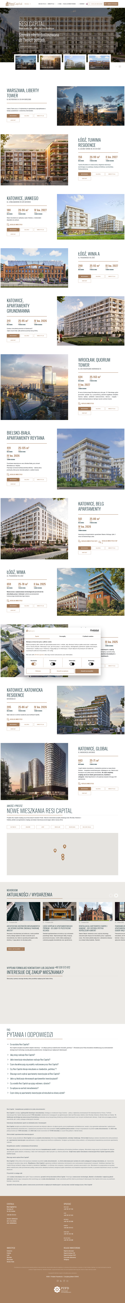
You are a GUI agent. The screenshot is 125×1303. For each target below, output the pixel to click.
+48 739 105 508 (68, 1221)
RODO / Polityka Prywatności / (55, 1276)
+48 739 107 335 (68, 1215)
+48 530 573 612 (62, 967)
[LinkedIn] (61, 1281)
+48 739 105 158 (68, 1234)
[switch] (53, 664)
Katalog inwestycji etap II (109, 542)
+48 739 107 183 (68, 1209)
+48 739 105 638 (68, 1240)
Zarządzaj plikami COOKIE (71, 1276)
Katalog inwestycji (87, 403)
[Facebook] (58, 1281)
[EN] (86, 4)
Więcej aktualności (14, 949)
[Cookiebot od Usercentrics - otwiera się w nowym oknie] (91, 630)
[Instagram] (64, 1281)
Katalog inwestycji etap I (89, 541)
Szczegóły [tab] (62, 636)
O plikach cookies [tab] (88, 636)
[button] (62, 859)
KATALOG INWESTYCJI (16, 224)
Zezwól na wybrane (62, 671)
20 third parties (39, 654)
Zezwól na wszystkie (87, 671)
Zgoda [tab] (37, 636)
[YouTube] (67, 1281)
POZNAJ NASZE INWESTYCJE (28, 46)
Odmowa (38, 671)
